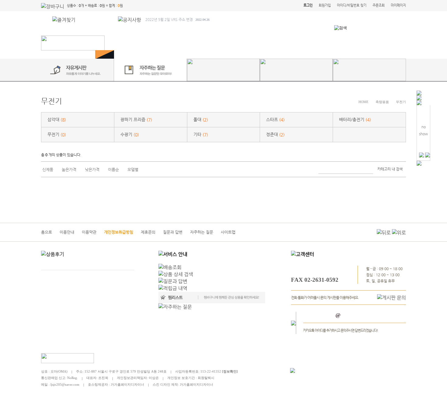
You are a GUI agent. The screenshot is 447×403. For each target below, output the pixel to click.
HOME (364, 102)
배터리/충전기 (355, 119)
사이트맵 (228, 232)
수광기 (129, 134)
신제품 (47, 169)
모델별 (132, 169)
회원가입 (325, 5)
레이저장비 (298, 42)
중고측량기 (358, 42)
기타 (200, 134)
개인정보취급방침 (118, 232)
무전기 (401, 102)
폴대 (200, 119)
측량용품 (328, 42)
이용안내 (67, 232)
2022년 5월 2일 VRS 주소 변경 (177, 19)
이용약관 (89, 232)
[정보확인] (230, 371)
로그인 (308, 5)
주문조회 (378, 5)
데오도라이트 (222, 42)
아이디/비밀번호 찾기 (351, 5)
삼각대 (56, 119)
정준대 (275, 134)
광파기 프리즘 (136, 119)
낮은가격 (92, 169)
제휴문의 (148, 232)
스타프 (275, 119)
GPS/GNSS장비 (151, 42)
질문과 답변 (172, 232)
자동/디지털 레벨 (261, 42)
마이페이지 (398, 5)
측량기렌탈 (390, 42)
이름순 (113, 169)
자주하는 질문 (201, 232)
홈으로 (46, 232)
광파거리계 (188, 42)
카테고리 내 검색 (390, 169)
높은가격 (69, 169)
